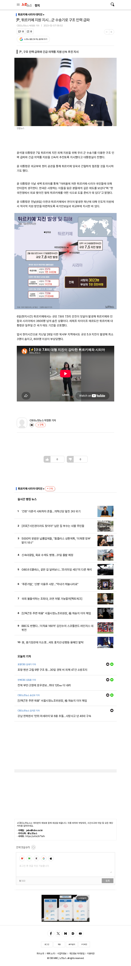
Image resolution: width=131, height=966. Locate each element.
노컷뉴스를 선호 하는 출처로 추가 (35, 39)
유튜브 (80, 933)
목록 (18, 5)
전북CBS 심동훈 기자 (27, 680)
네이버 (111, 664)
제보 (59, 944)
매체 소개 (51, 953)
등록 (108, 880)
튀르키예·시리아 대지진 (30, 14)
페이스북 (50, 933)
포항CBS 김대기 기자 (27, 664)
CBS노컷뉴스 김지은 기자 (28, 710)
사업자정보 (61, 953)
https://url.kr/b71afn (35, 836)
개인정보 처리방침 (77, 953)
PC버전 (84, 944)
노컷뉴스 (27, 5)
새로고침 (33, 847)
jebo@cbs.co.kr (34, 830)
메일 (32, 425)
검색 (112, 4)
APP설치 (72, 944)
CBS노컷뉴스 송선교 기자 (28, 695)
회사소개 (40, 953)
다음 (72, 933)
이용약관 (90, 953)
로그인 (47, 944)
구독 (41, 424)
